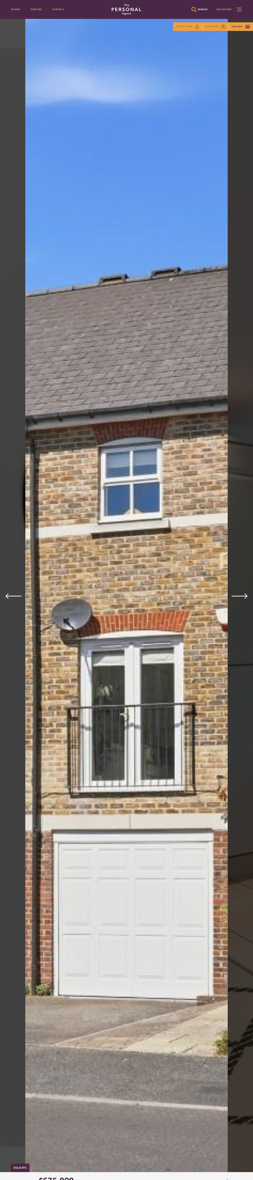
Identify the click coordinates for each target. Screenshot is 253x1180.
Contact (58, 9)
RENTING (36, 9)
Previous (13, 596)
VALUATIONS (224, 9)
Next (239, 596)
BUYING (15, 9)
